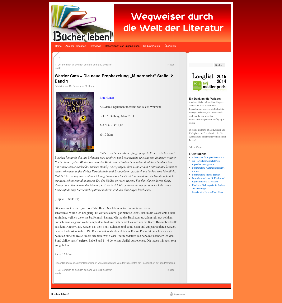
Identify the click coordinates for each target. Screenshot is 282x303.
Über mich (170, 46)
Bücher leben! (60, 294)
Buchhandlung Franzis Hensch (206, 174)
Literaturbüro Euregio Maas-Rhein (207, 191)
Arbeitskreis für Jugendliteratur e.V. (208, 157)
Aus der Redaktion (75, 46)
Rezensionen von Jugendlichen (122, 46)
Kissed (172, 64)
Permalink (169, 262)
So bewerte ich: (152, 46)
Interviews (95, 46)
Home (58, 46)
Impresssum (179, 294)
